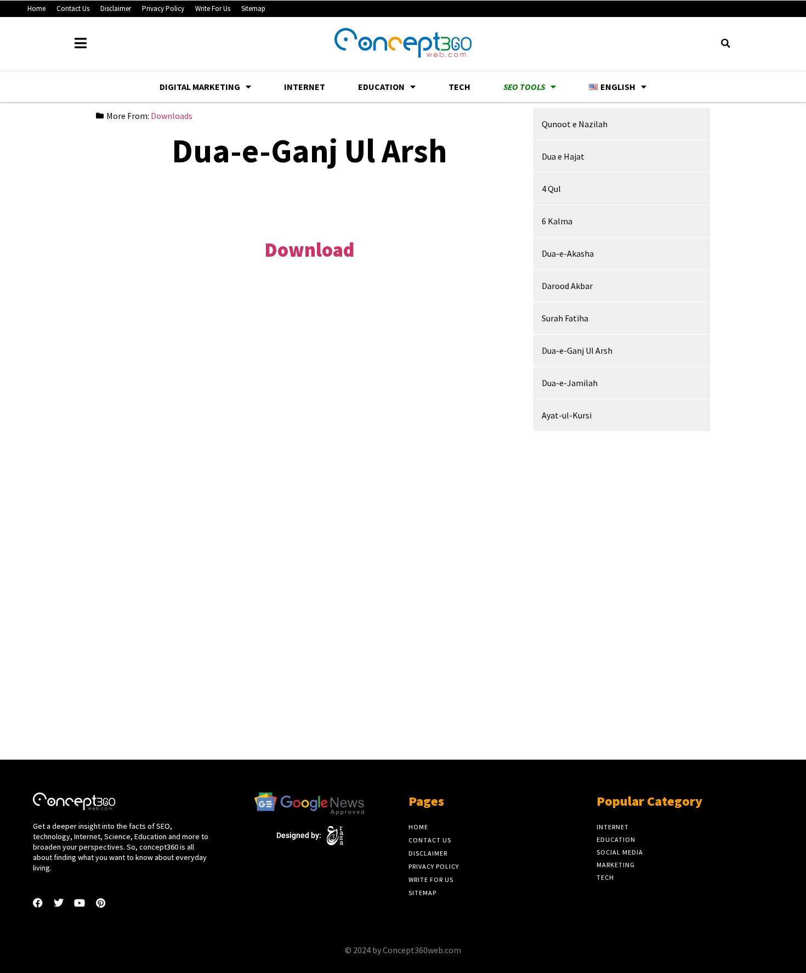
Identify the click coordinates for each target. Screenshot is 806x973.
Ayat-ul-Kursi (567, 415)
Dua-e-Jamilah (570, 382)
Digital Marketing (200, 86)
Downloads (171, 115)
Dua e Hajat (563, 156)
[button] (725, 43)
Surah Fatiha (565, 318)
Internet (304, 86)
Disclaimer (115, 8)
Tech (459, 86)
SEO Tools (524, 86)
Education (381, 86)
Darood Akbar (567, 285)
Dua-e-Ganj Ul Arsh (577, 350)
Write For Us (212, 8)
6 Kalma (557, 221)
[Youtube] (79, 903)
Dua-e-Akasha (568, 253)
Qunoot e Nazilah (575, 123)
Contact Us (72, 8)
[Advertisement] (309, 203)
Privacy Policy (163, 8)
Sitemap (253, 8)
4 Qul (551, 188)
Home (36, 8)
